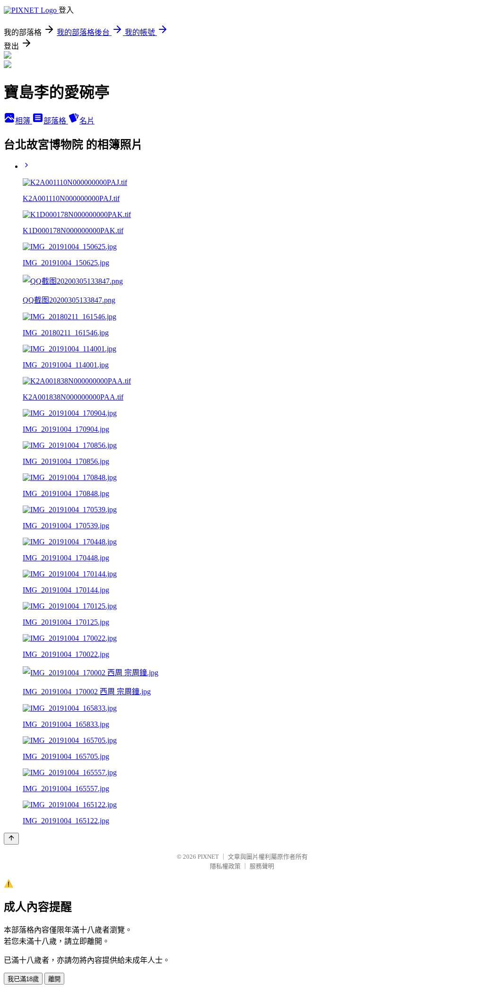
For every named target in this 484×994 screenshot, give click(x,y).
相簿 (23, 121)
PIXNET (208, 856)
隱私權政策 (225, 866)
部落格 (55, 121)
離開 (54, 979)
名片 (87, 121)
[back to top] (11, 839)
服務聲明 (262, 866)
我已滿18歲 (23, 979)
